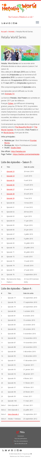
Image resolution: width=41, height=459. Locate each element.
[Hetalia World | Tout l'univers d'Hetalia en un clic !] (20, 8)
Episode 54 (10, 176)
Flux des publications (21, 438)
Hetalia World (17, 454)
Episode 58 (10, 194)
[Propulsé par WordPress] (31, 453)
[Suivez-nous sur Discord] (14, 23)
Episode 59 (10, 198)
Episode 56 (10, 185)
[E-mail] (5, 23)
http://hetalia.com (18, 151)
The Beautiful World (23, 127)
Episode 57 (10, 189)
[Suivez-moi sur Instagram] (12, 23)
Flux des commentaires (21, 441)
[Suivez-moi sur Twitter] (7, 23)
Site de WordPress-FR (21, 443)
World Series (8, 132)
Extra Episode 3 (13, 414)
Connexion (21, 436)
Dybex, (11, 103)
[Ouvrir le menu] (37, 22)
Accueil (4, 31)
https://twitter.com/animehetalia (26, 154)
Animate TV (9, 94)
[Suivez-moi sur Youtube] (16, 23)
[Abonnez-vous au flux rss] (2, 23)
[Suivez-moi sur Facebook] (9, 23)
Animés (11, 31)
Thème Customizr (25, 456)
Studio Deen (16, 147)
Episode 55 (10, 180)
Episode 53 (10, 171)
